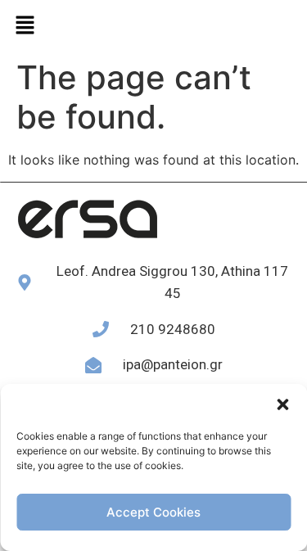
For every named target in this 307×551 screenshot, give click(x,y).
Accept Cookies (153, 512)
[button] (282, 404)
